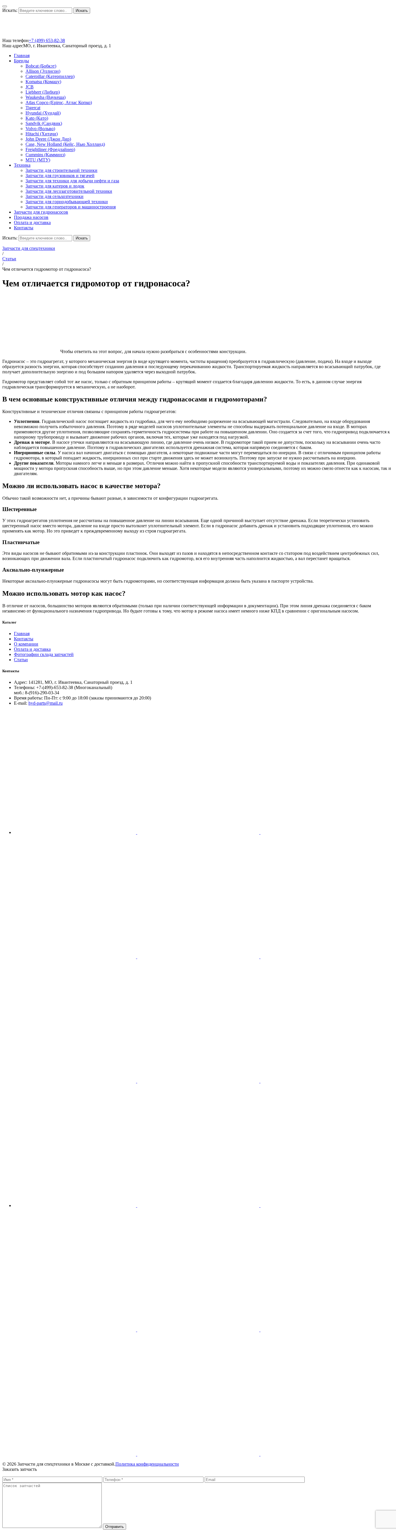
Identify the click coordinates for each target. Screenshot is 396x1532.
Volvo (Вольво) (40, 128)
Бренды (21, 60)
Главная (22, 55)
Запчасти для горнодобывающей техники (67, 201)
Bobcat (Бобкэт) (41, 65)
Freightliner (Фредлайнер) (50, 149)
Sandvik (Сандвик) (44, 123)
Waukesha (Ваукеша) (46, 97)
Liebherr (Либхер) (43, 92)
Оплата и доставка (32, 222)
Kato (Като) (37, 118)
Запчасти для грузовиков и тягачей (60, 175)
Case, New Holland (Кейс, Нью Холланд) (65, 144)
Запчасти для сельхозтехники (54, 196)
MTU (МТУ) (38, 159)
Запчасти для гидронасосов (41, 212)
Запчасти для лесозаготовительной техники (69, 191)
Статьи (9, 258)
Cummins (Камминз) (45, 154)
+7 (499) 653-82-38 (47, 40)
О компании (26, 643)
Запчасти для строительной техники (61, 170)
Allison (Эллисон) (43, 71)
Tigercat (33, 107)
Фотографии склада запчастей (44, 654)
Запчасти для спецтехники (28, 248)
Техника (22, 165)
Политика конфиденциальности (147, 1464)
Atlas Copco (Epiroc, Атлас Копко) (59, 102)
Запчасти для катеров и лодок (55, 185)
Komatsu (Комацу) (43, 81)
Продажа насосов (31, 217)
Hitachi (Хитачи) (42, 133)
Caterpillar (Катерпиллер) (50, 76)
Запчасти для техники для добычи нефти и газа (72, 180)
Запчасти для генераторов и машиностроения (71, 206)
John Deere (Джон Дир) (48, 139)
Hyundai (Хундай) (43, 112)
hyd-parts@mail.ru (45, 703)
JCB (30, 86)
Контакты (23, 227)
